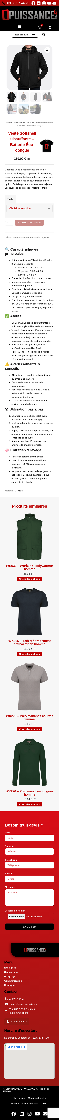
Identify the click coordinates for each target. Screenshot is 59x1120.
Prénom (9, 846)
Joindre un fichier (15, 910)
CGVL (45, 1103)
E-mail (8, 873)
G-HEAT (19, 490)
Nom (7, 832)
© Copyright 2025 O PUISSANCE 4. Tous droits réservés (26, 1090)
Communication (13, 980)
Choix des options (29, 579)
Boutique (9, 985)
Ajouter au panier (29, 223)
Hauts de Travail (33, 123)
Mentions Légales (37, 1098)
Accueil (9, 123)
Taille (10, 199)
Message (10, 887)
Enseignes (10, 967)
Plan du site (19, 1098)
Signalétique (11, 972)
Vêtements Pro (19, 123)
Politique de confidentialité (24, 1103)
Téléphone (11, 860)
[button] (19, 26)
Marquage (9, 976)
